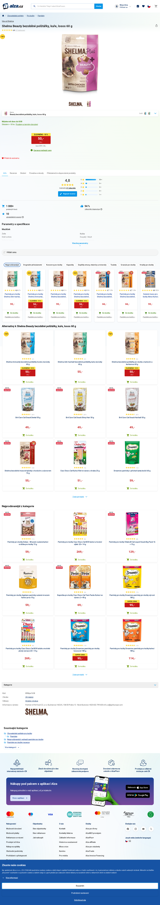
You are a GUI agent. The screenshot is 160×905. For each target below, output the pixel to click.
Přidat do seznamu (11, 158)
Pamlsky (41, 16)
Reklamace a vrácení (14, 838)
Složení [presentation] (23, 173)
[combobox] (62, 6)
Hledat (98, 6)
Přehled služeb (12, 860)
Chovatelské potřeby (15, 16)
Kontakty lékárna (66, 833)
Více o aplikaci (18, 798)
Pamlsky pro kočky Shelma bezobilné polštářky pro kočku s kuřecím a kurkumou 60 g (81, 295)
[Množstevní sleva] (98, 272)
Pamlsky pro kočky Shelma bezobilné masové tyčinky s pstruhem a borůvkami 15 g (104, 295)
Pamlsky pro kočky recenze (18, 742)
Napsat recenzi (69, 194)
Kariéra (62, 851)
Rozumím (80, 886)
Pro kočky (30, 16)
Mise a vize (63, 847)
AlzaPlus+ (90, 838)
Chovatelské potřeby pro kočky (19, 733)
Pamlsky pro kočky (12, 317)
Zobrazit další (78, 497)
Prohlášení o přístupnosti (16, 856)
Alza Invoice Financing (95, 856)
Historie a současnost (68, 842)
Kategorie (8, 685)
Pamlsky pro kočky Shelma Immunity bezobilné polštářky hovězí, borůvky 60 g (35, 295)
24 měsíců (29, 697)
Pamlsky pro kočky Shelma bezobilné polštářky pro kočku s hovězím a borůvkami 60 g (58, 295)
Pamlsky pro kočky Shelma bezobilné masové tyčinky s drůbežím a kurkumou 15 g (127, 295)
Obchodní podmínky (14, 851)
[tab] (5, 173)
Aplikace (62, 860)
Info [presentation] (4, 173)
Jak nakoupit (38, 838)
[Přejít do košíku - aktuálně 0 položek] (155, 6)
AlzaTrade (90, 851)
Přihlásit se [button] (124, 7)
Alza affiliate (91, 842)
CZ (130, 841)
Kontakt (62, 829)
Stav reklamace (39, 833)
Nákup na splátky (13, 847)
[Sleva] (29, 273)
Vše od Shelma (8, 21)
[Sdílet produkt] (156, 25)
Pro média (63, 856)
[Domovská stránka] (3, 15)
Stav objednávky (39, 829)
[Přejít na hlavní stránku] (13, 6)
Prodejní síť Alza (13, 842)
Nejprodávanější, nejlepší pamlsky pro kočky (25, 739)
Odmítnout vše (80, 900)
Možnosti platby (12, 833)
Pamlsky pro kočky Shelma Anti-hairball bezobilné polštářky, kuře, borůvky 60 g (12, 295)
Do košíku (29, 382)
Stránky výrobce (31, 701)
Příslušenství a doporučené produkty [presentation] (61, 173)
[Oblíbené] (143, 6)
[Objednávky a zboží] (137, 6)
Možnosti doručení (14, 829)
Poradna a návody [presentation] (36, 173)
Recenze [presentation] (13, 173)
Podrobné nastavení (80, 893)
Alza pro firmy (91, 829)
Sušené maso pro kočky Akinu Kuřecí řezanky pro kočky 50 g (150, 295)
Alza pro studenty (93, 847)
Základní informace (67, 838)
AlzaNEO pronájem (93, 833)
